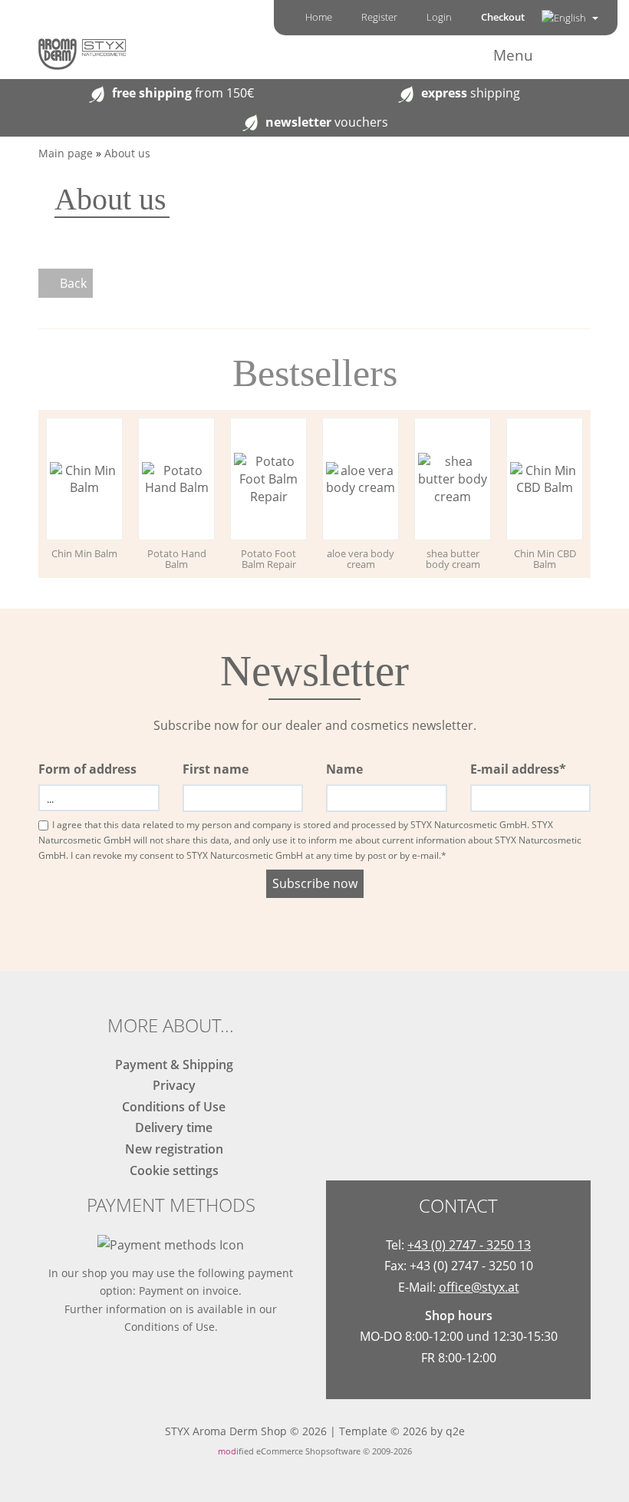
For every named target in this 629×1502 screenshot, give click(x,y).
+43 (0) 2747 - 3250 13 (469, 1244)
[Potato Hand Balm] (176, 479)
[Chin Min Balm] (84, 479)
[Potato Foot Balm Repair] (268, 479)
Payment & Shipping (171, 1064)
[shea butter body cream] (452, 479)
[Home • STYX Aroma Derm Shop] (82, 53)
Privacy (171, 1085)
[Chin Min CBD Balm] (544, 479)
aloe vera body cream (360, 558)
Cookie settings (171, 1170)
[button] (570, 18)
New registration (171, 1149)
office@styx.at (479, 1287)
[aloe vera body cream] (360, 479)
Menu (513, 55)
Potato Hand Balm (176, 558)
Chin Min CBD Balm (545, 558)
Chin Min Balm (84, 553)
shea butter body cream (453, 558)
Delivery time (170, 1127)
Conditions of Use (171, 1106)
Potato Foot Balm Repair (268, 558)
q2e (455, 1431)
